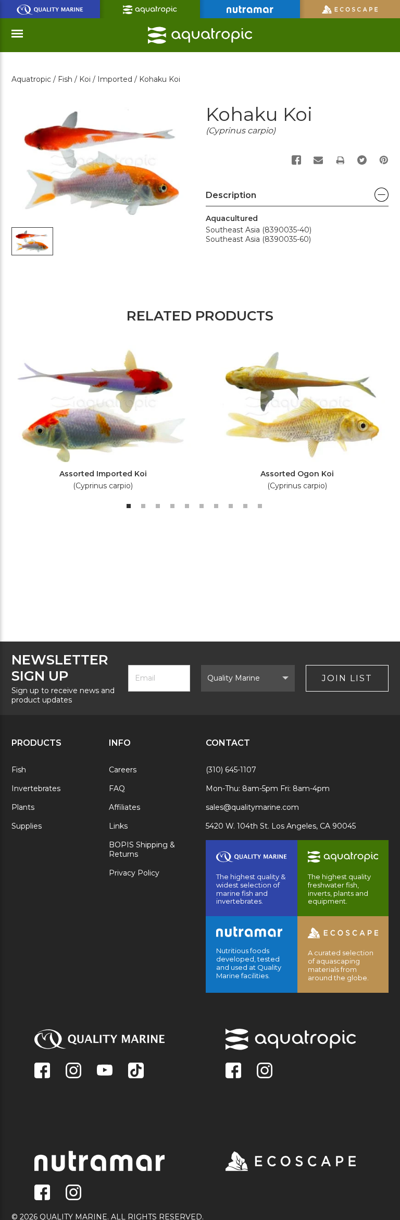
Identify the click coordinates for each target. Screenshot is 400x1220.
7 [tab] (216, 506)
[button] (297, 198)
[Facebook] (296, 160)
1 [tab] (129, 506)
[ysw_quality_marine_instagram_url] (73, 1071)
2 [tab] (143, 506)
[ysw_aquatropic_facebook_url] (233, 1071)
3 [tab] (158, 506)
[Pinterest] (384, 160)
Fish (18, 769)
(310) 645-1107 (231, 769)
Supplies (26, 826)
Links (118, 826)
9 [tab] (245, 506)
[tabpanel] (97, 421)
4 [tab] (172, 506)
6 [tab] (201, 506)
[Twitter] (362, 160)
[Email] (318, 160)
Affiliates (124, 807)
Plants (22, 807)
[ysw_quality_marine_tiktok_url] (136, 1071)
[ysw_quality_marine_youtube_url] (105, 1071)
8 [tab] (231, 506)
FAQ (117, 788)
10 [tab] (260, 506)
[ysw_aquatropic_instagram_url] (264, 1071)
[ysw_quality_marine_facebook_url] (42, 1071)
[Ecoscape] (278, 1162)
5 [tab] (187, 506)
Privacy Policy (134, 873)
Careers (122, 769)
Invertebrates (35, 788)
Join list (347, 678)
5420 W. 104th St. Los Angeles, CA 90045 (281, 826)
